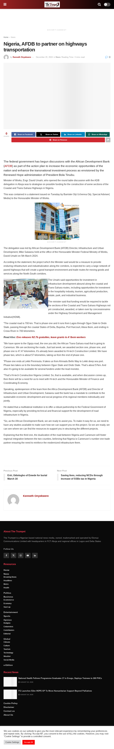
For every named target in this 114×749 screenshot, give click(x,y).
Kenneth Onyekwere (22, 57)
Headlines (8, 590)
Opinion (8, 630)
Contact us (9, 721)
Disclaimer (9, 717)
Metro (6, 594)
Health (6, 598)
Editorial (7, 644)
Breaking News (10, 587)
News (13, 37)
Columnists (8, 637)
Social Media (9, 670)
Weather (7, 666)
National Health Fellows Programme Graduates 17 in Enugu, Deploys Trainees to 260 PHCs (60, 688)
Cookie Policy (11, 713)
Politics (7, 603)
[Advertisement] (57, 17)
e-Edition (8, 675)
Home (6, 37)
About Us (8, 725)
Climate (7, 652)
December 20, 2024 (44, 57)
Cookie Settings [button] (12, 742)
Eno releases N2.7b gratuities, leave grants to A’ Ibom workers (51, 337)
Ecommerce (9, 610)
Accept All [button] (28, 742)
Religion (7, 633)
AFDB (8, 166)
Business (8, 607)
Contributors (9, 640)
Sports (7, 626)
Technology (8, 663)
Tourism (7, 659)
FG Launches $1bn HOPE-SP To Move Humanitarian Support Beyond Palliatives (55, 701)
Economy (8, 613)
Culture (7, 656)
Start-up (7, 617)
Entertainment (11, 622)
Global (7, 649)
